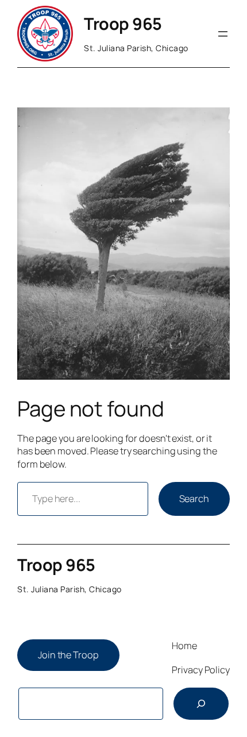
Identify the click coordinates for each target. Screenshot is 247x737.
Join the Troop (68, 655)
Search (194, 498)
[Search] (201, 704)
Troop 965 (123, 23)
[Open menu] (223, 34)
